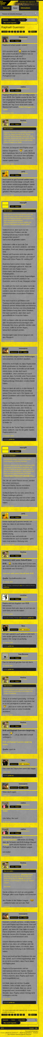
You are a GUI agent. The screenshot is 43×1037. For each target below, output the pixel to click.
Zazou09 (5, 617)
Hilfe (36, 1028)
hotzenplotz (23, 348)
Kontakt (31, 1028)
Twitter (5, 811)
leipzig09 (23, 203)
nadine (23, 87)
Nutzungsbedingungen (31, 1031)
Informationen (25, 8)
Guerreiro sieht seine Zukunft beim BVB (18, 573)
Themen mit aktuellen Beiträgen (12, 14)
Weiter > (34, 31)
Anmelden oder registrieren (27, 1)
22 (29, 31)
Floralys (9, 585)
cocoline (23, 595)
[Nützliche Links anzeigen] (36, 20)
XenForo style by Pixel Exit (23, 1034)
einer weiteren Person (28, 585)
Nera (4, 585)
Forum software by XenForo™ (10, 1032)
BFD (2, 1028)
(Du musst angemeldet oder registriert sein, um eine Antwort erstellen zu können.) (20, 1011)
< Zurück (4, 31)
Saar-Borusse (23, 654)
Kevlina (23, 120)
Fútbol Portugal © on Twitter (13, 142)
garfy (23, 171)
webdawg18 (15, 585)
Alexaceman (23, 37)
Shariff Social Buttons (26, 1032)
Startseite (6, 8)
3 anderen (24, 617)
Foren (15, 8)
